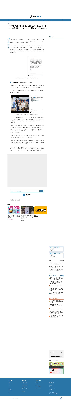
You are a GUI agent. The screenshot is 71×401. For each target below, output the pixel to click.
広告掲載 (50, 389)
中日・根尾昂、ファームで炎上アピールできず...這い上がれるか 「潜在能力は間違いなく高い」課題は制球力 (56, 312)
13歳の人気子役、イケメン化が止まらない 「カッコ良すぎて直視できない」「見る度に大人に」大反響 (57, 282)
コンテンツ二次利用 (52, 392)
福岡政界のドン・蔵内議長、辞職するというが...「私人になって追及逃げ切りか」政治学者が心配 (56, 309)
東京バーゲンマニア (25, 388)
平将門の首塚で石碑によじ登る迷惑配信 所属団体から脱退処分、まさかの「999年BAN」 (56, 289)
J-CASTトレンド (24, 383)
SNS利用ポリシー (51, 385)
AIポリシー (50, 386)
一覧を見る (61, 260)
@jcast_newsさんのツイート (54, 360)
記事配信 (50, 390)
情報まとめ (9, 23)
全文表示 (29, 194)
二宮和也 (12, 199)
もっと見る (61, 275)
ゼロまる (23, 391)
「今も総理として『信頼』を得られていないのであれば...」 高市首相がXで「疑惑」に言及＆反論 (56, 301)
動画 (9, 392)
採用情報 (37, 383)
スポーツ (10, 389)
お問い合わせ (38, 385)
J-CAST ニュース (35, 16)
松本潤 (19, 199)
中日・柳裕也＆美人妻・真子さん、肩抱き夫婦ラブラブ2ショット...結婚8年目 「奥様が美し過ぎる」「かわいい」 (56, 293)
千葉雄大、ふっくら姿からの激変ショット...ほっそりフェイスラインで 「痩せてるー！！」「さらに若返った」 (56, 278)
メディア (10, 390)
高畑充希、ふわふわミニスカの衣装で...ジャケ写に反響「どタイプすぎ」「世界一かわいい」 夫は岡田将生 (56, 286)
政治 (9, 383)
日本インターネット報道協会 (53, 393)
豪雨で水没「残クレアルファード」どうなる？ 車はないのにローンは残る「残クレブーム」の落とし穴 (56, 305)
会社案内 (37, 382)
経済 (9, 385)
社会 (9, 382)
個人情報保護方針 (51, 382)
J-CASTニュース (24, 382)
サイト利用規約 (51, 383)
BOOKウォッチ (24, 387)
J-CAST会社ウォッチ (25, 385)
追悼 (50, 260)
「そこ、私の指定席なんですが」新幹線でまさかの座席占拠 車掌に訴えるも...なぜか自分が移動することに (56, 316)
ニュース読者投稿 (38, 386)
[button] (8, 20)
